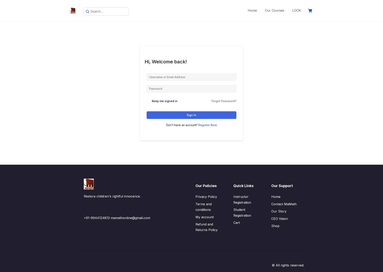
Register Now (207, 125)
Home (252, 10)
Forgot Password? (223, 101)
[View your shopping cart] (310, 11)
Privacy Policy (206, 197)
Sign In (191, 115)
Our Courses (274, 10)
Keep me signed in (165, 101)
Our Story (278, 211)
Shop (275, 226)
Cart (236, 223)
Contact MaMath (284, 204)
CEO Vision (279, 219)
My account (204, 217)
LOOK (296, 10)
